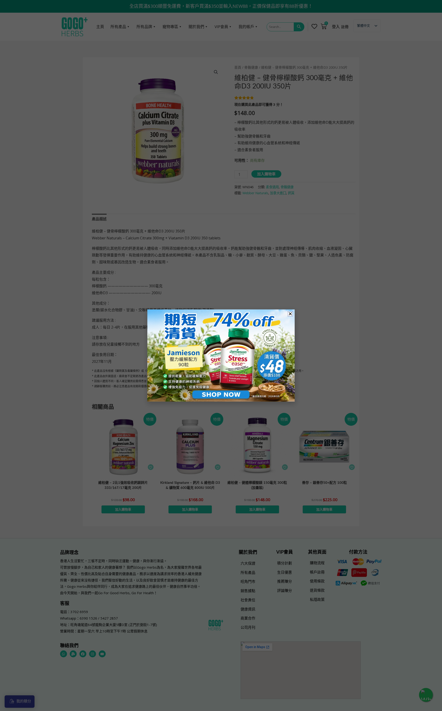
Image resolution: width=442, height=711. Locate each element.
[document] (221, 355)
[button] (290, 314)
